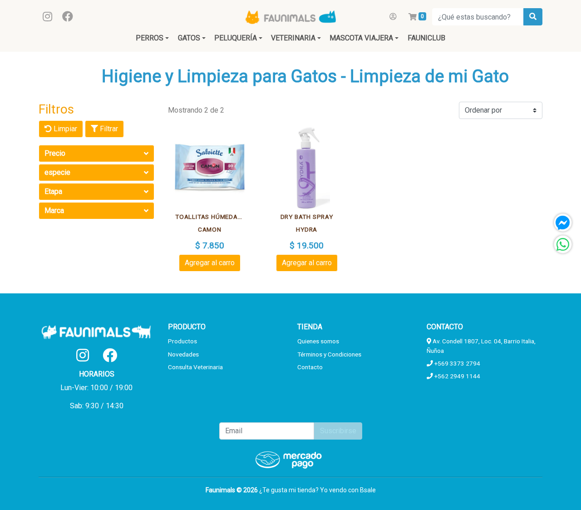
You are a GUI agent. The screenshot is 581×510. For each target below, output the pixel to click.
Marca (54, 210)
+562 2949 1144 (456, 376)
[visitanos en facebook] (67, 17)
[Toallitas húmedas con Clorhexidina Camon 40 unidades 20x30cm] (209, 168)
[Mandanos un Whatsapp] (563, 244)
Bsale (368, 490)
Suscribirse (338, 430)
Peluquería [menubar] (235, 38)
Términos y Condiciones (329, 354)
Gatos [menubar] (189, 38)
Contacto (310, 367)
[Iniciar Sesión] (393, 16)
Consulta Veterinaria (195, 367)
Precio (54, 153)
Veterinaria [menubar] (293, 38)
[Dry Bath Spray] (307, 168)
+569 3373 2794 (456, 363)
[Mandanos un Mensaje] (563, 222)
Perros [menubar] (149, 38)
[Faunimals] (290, 17)
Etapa (53, 191)
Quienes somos (318, 341)
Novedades (183, 354)
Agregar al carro (210, 262)
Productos (182, 341)
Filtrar (108, 128)
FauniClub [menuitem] (426, 38)
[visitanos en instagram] (47, 17)
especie (57, 172)
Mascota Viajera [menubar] (361, 38)
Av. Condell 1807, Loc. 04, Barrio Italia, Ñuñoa (481, 345)
